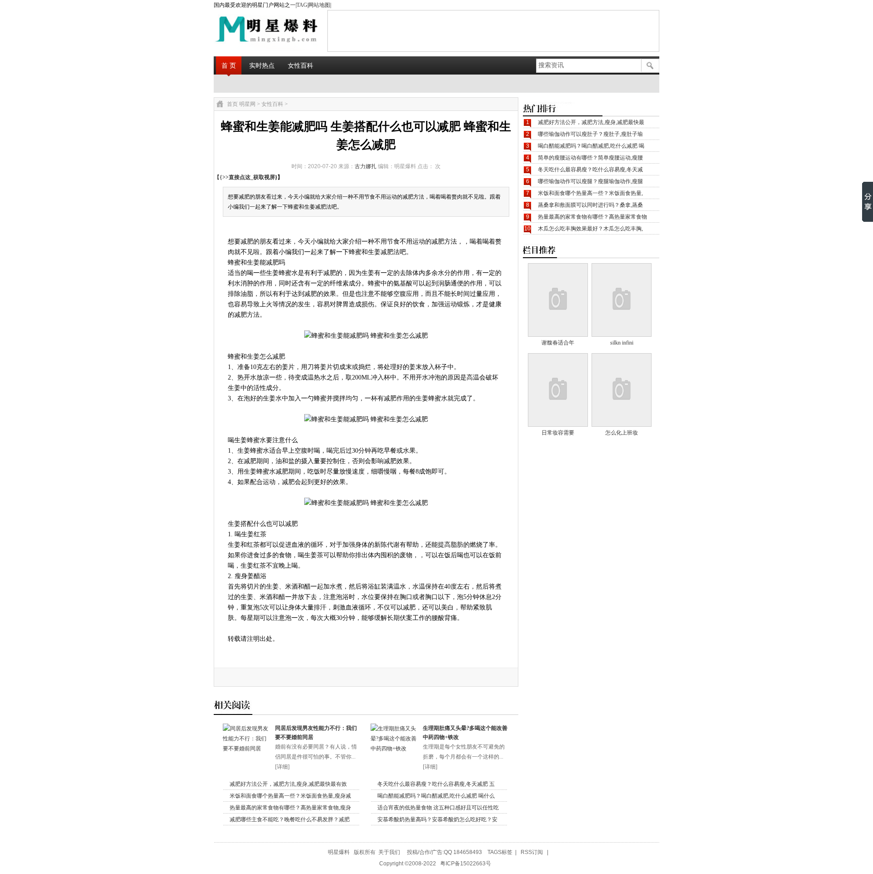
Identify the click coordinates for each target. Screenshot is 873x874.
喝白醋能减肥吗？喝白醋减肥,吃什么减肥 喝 (591, 146)
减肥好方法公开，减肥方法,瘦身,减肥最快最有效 (288, 784)
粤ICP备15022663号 (465, 863)
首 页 (228, 65)
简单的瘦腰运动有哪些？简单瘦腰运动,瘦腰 (590, 158)
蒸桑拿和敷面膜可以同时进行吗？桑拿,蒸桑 (590, 205)
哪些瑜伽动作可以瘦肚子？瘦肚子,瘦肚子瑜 (590, 134)
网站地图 (319, 5)
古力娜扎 (365, 166)
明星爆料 (339, 852)
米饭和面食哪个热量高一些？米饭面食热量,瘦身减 (290, 796)
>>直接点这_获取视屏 (248, 177)
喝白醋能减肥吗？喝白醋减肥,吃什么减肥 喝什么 (436, 796)
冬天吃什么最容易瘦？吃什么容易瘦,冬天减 (590, 169)
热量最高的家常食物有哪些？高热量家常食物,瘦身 (290, 807)
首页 (232, 104)
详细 (282, 767)
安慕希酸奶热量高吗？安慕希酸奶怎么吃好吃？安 (437, 819)
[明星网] (244, 30)
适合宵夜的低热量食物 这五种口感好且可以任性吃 (438, 807)
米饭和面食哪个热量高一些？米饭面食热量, (590, 193)
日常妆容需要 (558, 433)
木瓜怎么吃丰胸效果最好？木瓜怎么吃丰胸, (590, 228)
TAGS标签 (499, 852)
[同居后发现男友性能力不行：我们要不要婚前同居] (247, 748)
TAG (301, 5)
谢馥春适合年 (558, 343)
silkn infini (621, 343)
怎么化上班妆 (621, 433)
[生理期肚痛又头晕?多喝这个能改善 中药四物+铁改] (394, 748)
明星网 (247, 104)
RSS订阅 (532, 852)
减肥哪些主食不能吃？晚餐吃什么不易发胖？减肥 (290, 819)
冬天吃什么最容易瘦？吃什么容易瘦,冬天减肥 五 (436, 784)
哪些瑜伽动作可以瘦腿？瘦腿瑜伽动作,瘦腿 (590, 181)
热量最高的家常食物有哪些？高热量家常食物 (592, 217)
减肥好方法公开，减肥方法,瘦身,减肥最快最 (591, 122)
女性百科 (300, 65)
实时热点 (262, 65)
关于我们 (389, 852)
